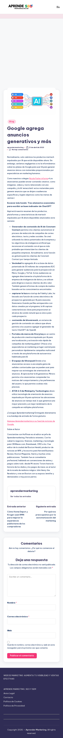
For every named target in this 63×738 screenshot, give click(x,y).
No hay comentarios (20, 150)
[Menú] (58, 7)
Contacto (8, 697)
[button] (20, 496)
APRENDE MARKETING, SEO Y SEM (20, 689)
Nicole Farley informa (38, 178)
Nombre (12, 602)
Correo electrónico (18, 616)
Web (9, 630)
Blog (11, 121)
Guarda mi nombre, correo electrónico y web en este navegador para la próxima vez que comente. (31, 646)
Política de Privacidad (14, 705)
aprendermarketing (24, 491)
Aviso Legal (9, 693)
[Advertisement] (31, 51)
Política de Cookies (13, 701)
